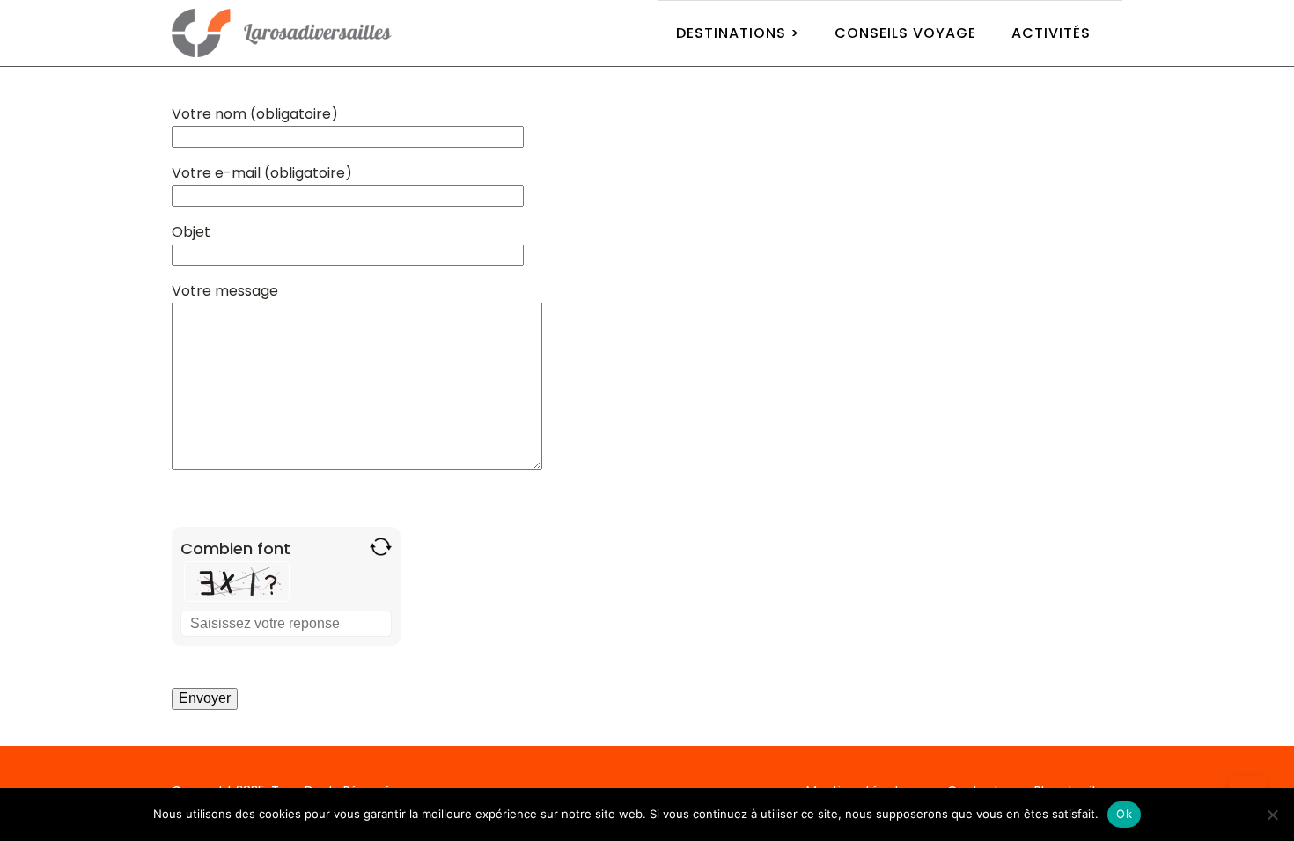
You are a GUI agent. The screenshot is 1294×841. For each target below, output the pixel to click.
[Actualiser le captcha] (381, 547)
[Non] (1272, 814)
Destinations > (737, 33)
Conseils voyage (905, 33)
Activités (1051, 33)
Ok (1124, 814)
